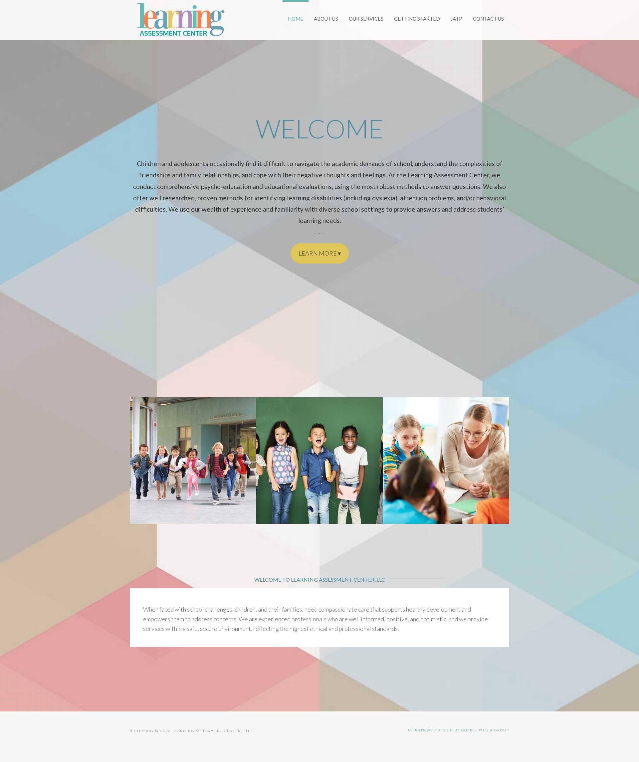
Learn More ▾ (320, 253)
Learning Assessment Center (180, 20)
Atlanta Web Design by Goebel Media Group (458, 730)
